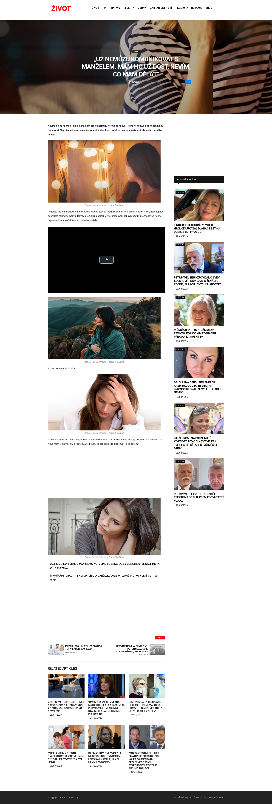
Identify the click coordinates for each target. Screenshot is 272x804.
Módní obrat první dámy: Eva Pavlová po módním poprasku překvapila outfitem (195, 333)
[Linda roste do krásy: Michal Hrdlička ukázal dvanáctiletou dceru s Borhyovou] (199, 205)
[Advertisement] (106, 472)
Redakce (196, 7)
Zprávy (115, 7)
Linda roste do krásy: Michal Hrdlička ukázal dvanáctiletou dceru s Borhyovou (196, 228)
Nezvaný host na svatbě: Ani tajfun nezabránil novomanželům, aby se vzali (132, 650)
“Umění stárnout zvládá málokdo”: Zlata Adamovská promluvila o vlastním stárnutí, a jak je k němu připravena (106, 708)
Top (105, 7)
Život (95, 7)
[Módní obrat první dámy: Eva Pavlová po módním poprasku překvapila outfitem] (199, 310)
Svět (171, 7)
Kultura (182, 7)
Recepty (129, 7)
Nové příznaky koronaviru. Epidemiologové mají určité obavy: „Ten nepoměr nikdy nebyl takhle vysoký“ (146, 707)
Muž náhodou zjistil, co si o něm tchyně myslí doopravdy (83, 649)
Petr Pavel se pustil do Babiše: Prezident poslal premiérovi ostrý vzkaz (199, 497)
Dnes (208, 7)
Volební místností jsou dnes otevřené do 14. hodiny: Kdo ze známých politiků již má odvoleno (66, 707)
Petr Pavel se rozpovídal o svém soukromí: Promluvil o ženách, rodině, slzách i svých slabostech (198, 281)
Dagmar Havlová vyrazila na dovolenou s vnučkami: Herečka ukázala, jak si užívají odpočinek (105, 758)
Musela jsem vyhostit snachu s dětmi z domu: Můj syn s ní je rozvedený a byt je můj (66, 758)
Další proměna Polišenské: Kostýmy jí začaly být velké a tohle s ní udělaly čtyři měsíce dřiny (196, 443)
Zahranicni (157, 7)
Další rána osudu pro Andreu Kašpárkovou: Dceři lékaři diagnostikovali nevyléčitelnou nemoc (197, 387)
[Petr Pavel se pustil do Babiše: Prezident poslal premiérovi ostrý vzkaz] (199, 474)
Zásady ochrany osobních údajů (188, 797)
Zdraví (142, 7)
